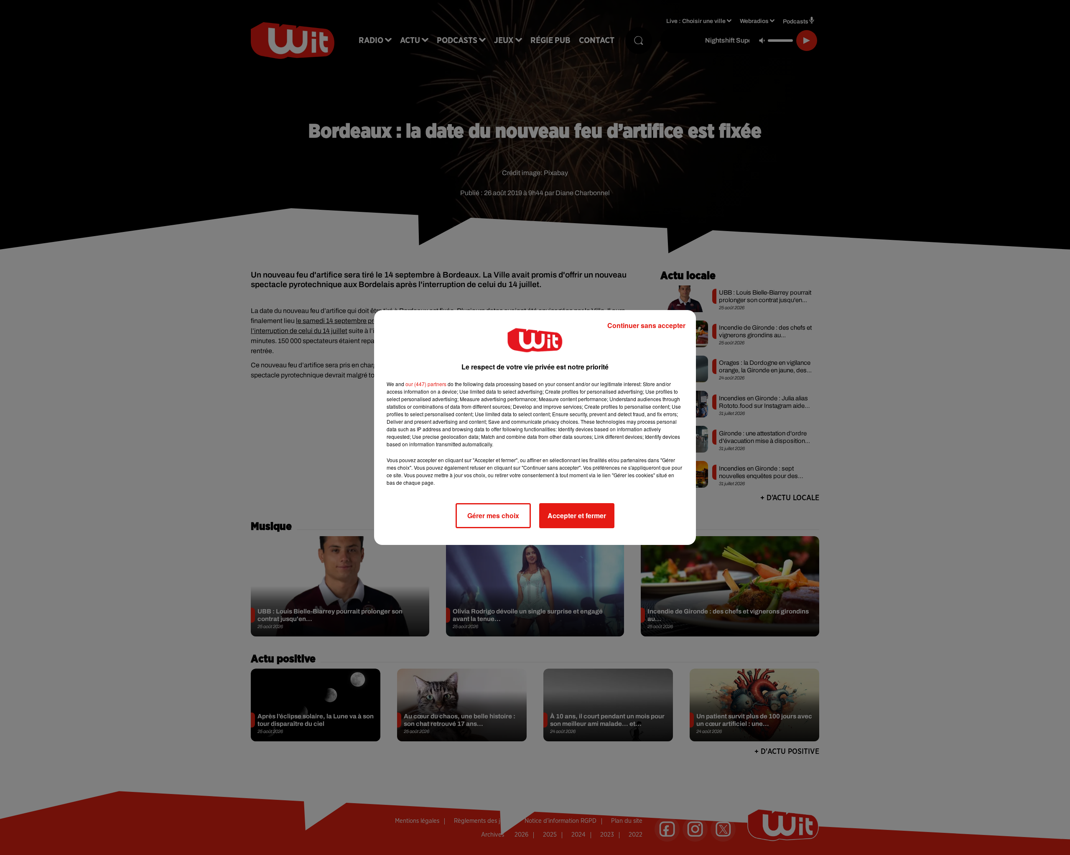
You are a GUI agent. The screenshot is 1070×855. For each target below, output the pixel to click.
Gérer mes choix (493, 515)
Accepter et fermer (577, 515)
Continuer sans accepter (646, 325)
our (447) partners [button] (425, 383)
